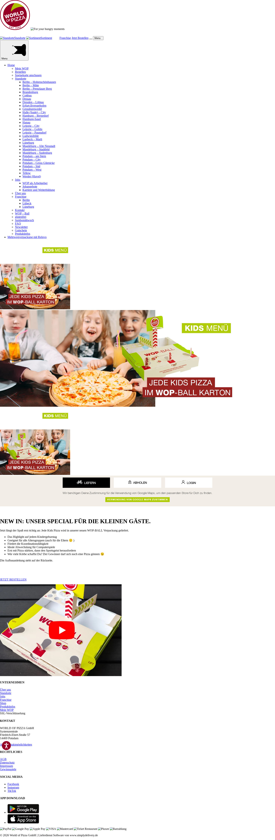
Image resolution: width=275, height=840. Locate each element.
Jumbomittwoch (24, 220)
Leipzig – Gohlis (32, 129)
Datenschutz (7, 762)
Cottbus (27, 95)
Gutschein (21, 230)
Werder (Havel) (31, 176)
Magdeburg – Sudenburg (37, 152)
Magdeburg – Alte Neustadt (38, 146)
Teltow (26, 173)
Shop (3, 703)
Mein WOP (22, 68)
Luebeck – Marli (32, 139)
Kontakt (20, 210)
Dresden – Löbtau (33, 102)
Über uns (20, 193)
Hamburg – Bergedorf (35, 115)
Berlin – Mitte (30, 85)
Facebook (13, 784)
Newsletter (21, 227)
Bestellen (20, 71)
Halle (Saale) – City (34, 112)
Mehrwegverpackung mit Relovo (27, 237)
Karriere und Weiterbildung (38, 189)
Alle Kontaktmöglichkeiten (16, 744)
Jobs (17, 179)
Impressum (6, 766)
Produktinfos (22, 233)
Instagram (13, 787)
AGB (3, 759)
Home (11, 65)
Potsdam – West (31, 169)
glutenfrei (20, 216)
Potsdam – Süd (31, 166)
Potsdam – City (31, 159)
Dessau (26, 98)
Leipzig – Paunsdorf (34, 132)
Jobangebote (29, 186)
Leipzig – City (30, 125)
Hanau (26, 122)
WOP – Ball (22, 213)
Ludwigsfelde (30, 136)
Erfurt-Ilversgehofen (34, 105)
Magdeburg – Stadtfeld (36, 149)
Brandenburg (30, 92)
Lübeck (26, 203)
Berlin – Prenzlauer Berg (37, 88)
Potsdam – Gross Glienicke (38, 162)
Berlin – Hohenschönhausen (39, 82)
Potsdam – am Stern (34, 156)
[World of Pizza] (15, 29)
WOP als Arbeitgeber (35, 183)
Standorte (20, 78)
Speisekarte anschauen (28, 75)
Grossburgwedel (32, 109)
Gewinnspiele (8, 769)
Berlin (26, 200)
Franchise (20, 196)
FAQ (18, 223)
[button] (90, 39)
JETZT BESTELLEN (13, 579)
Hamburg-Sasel (31, 119)
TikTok (11, 790)
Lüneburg (28, 142)
